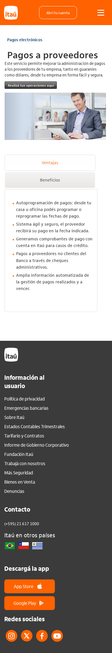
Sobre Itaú (14, 417)
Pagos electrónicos (25, 39)
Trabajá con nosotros (24, 463)
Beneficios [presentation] (50, 180)
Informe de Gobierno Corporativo (36, 445)
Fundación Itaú (18, 454)
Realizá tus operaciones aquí (31, 85)
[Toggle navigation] (101, 12)
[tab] (50, 163)
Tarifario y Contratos (24, 435)
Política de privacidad (24, 398)
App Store (23, 586)
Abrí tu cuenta (58, 12)
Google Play (24, 603)
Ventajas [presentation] (50, 162)
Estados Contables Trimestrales (34, 426)
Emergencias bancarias (26, 408)
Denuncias (14, 491)
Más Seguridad (18, 472)
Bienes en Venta (19, 482)
